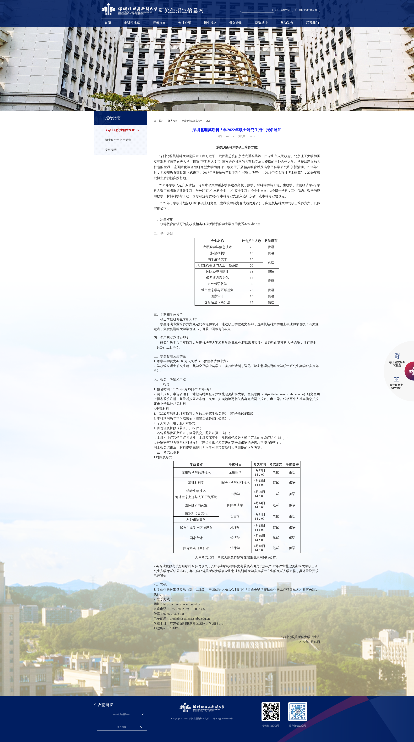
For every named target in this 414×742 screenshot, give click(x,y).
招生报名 (210, 22)
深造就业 (261, 22)
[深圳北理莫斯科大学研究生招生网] (152, 14)
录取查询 (235, 22)
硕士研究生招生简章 (121, 130)
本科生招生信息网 (308, 10)
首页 (108, 22)
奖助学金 (286, 22)
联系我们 (312, 22)
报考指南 (159, 22)
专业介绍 (184, 22)
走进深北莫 (132, 22)
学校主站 (285, 10)
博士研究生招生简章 (118, 140)
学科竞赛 (111, 149)
